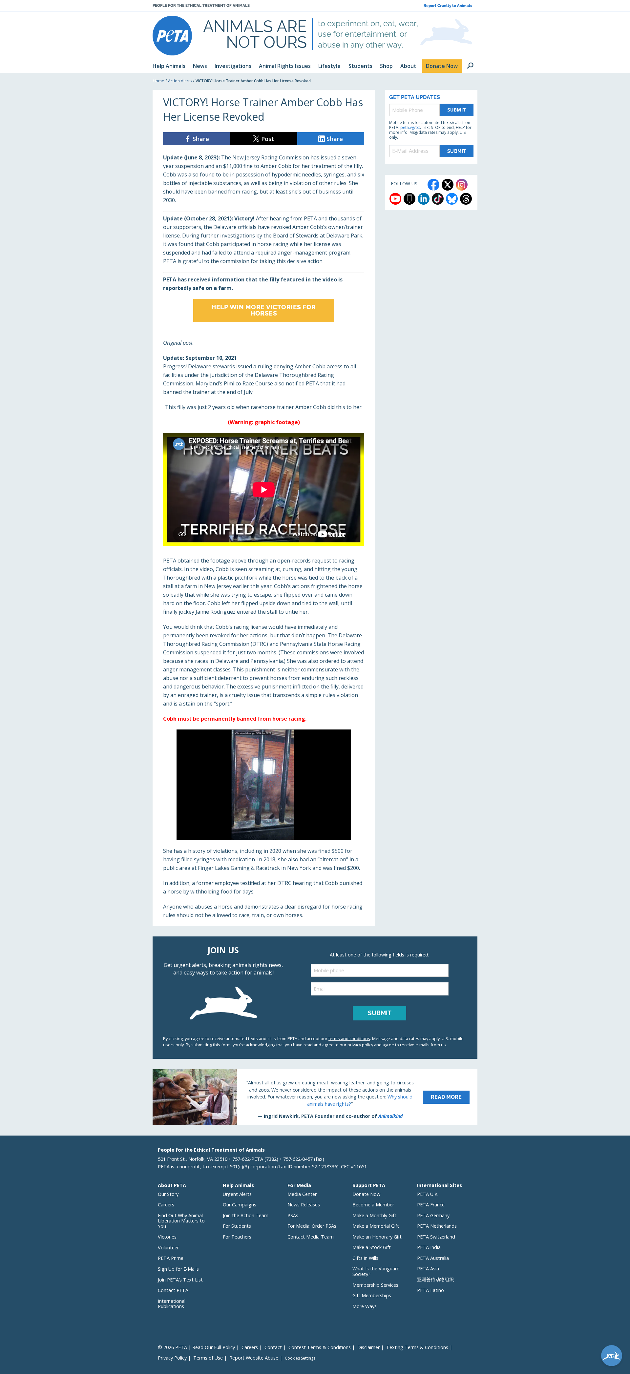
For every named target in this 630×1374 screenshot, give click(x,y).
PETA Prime (170, 1258)
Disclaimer (368, 1347)
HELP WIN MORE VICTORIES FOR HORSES (263, 310)
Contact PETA (173, 1290)
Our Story (168, 1194)
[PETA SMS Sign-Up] (409, 199)
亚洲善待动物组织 (435, 1279)
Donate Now (366, 1194)
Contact (273, 1347)
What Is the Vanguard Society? (376, 1271)
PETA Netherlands (437, 1226)
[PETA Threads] (466, 199)
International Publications (171, 1304)
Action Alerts (180, 81)
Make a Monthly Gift (374, 1215)
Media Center (302, 1194)
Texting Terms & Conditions (417, 1347)
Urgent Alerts (237, 1194)
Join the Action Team (245, 1215)
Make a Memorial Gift (375, 1226)
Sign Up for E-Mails (178, 1269)
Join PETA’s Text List (180, 1280)
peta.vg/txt (410, 127)
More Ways (364, 1306)
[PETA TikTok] (438, 199)
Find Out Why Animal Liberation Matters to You (181, 1220)
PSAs (292, 1215)
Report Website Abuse (253, 1358)
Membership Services (375, 1285)
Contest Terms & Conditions (319, 1347)
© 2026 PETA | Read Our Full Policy (196, 1347)
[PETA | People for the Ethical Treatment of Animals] (172, 35)
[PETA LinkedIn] (424, 199)
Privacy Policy (172, 1358)
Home (158, 81)
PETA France (431, 1204)
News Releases (303, 1204)
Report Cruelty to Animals (448, 6)
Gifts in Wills (365, 1258)
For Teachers (237, 1237)
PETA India (429, 1247)
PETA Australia (433, 1258)
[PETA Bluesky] (452, 199)
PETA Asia (428, 1268)
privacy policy (360, 1045)
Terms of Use (208, 1358)
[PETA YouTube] (395, 199)
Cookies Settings (300, 1358)
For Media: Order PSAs (311, 1226)
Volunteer (168, 1247)
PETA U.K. (427, 1194)
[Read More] (315, 1097)
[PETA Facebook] (433, 185)
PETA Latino (430, 1290)
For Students (237, 1226)
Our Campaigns (239, 1204)
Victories (167, 1237)
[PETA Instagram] (462, 185)
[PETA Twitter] (447, 185)
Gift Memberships (371, 1295)
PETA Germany (433, 1215)
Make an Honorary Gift (377, 1237)
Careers (166, 1204)
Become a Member (373, 1204)
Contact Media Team (310, 1237)
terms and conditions (349, 1038)
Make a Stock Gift (371, 1247)
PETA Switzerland (436, 1237)
